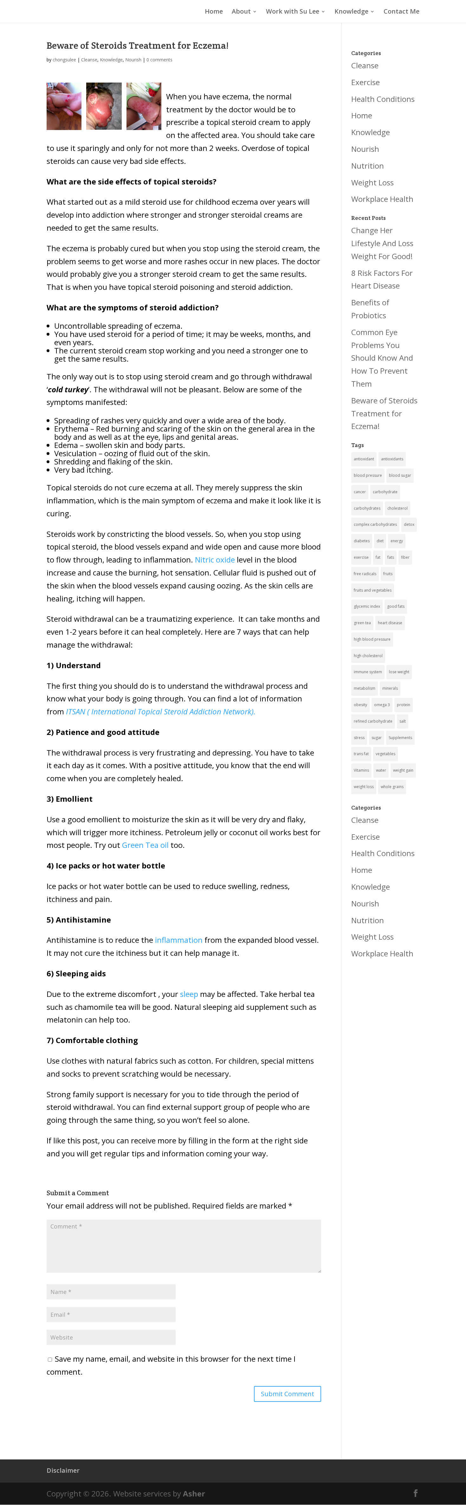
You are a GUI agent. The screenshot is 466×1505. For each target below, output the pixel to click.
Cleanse (89, 60)
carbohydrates (367, 508)
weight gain (403, 770)
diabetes (362, 541)
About (241, 12)
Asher (194, 1493)
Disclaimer (63, 1470)
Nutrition (367, 165)
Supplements (400, 737)
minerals (390, 688)
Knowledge (351, 12)
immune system (368, 672)
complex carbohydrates (375, 524)
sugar (377, 737)
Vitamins (361, 770)
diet (380, 541)
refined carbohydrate (373, 721)
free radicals (365, 573)
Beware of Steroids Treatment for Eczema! (384, 413)
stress (359, 737)
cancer (360, 491)
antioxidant (364, 459)
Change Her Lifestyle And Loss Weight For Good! (382, 243)
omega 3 (382, 704)
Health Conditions (383, 99)
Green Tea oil (145, 845)
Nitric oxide (215, 559)
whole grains (392, 786)
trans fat (361, 753)
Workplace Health (382, 199)
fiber (405, 557)
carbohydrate (385, 491)
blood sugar (400, 475)
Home (214, 12)
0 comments (159, 60)
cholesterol (397, 508)
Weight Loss (372, 182)
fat (378, 557)
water (381, 770)
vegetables (385, 753)
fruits (387, 573)
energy (397, 541)
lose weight (399, 672)
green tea (362, 622)
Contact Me (401, 12)
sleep (189, 994)
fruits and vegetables (373, 590)
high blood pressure (372, 639)
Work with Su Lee (292, 12)
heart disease (390, 622)
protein (403, 704)
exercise (361, 557)
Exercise (365, 82)
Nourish (133, 60)
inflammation (179, 940)
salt (402, 721)
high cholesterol (368, 655)
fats (390, 557)
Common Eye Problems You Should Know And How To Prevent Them (382, 358)
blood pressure (368, 475)
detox (409, 524)
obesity (360, 704)
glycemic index (367, 606)
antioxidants (392, 459)
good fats (396, 606)
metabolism (364, 688)
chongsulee (64, 60)
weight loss (364, 786)
